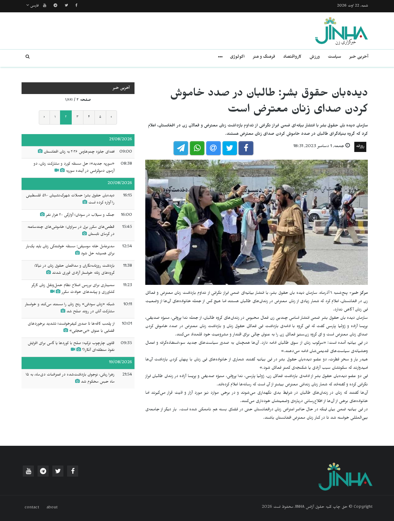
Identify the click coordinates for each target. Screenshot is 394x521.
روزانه (360, 147)
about (52, 508)
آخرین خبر (358, 57)
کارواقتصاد (292, 57)
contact (32, 508)
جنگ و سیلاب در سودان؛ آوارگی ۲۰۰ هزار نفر (80, 215)
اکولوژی (237, 57)
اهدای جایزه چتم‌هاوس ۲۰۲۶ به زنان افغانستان (78, 152)
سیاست (334, 57)
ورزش (314, 57)
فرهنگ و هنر (264, 57)
